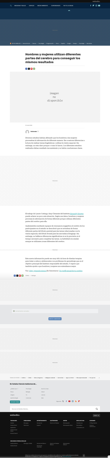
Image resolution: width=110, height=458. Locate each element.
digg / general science (38, 271)
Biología (33, 275)
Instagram (96, 6)
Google (69, 43)
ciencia (43, 395)
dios (42, 398)
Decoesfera (79, 425)
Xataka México (14, 443)
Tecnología (41, 43)
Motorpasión (66, 423)
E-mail (34, 69)
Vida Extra (26, 425)
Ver (56, 319)
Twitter (29, 69)
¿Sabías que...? (14, 388)
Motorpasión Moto (68, 425)
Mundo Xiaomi (14, 433)
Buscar (96, 408)
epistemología (14, 398)
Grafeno (24, 377)
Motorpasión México (66, 444)
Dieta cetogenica (38, 377)
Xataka (12, 423)
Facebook (91, 6)
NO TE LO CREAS (68, 5)
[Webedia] (96, 1)
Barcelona (89, 43)
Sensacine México (41, 443)
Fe (26, 395)
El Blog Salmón (93, 423)
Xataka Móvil (13, 425)
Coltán (30, 377)
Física (11, 392)
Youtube (99, 6)
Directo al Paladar (54, 423)
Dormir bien (61, 377)
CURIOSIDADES (55, 5)
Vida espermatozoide (81, 377)
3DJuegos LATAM (28, 443)
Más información (67, 456)
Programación (50, 43)
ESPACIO (31, 5)
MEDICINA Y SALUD (20, 5)
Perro (57, 43)
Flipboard (93, 6)
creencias (28, 398)
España (63, 43)
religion (12, 395)
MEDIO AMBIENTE (42, 5)
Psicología (81, 43)
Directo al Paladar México (54, 444)
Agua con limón (70, 377)
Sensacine (39, 423)
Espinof (39, 425)
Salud (42, 392)
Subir (95, 415)
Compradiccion (80, 427)
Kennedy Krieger (77, 213)
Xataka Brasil (13, 445)
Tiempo (75, 43)
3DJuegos (26, 423)
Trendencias (79, 423)
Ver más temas (15, 402)
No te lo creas (45, 388)
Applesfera (13, 427)
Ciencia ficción (26, 43)
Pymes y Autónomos (92, 425)
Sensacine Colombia (39, 446)
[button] (34, 131)
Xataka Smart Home (13, 430)
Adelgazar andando (50, 377)
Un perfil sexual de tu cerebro (70, 271)
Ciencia (34, 43)
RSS (76, 401)
